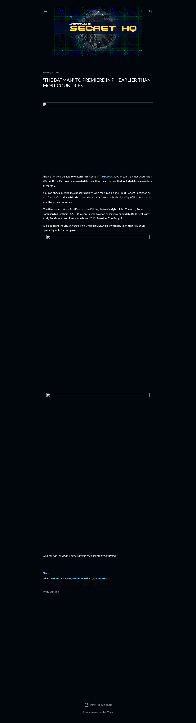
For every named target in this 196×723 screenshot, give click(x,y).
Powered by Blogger (101, 704)
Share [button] (46, 573)
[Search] (151, 10)
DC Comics (65, 578)
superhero (86, 578)
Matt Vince (107, 712)
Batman (55, 578)
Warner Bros (100, 578)
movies (76, 578)
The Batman (106, 176)
